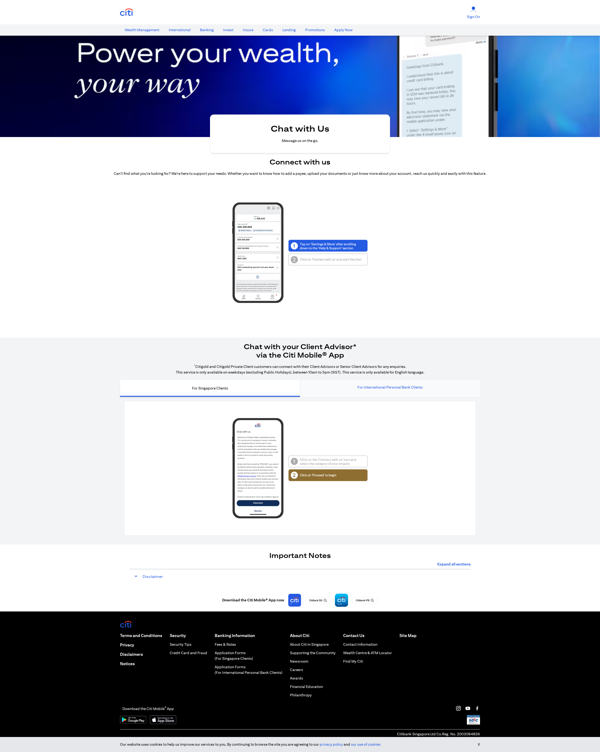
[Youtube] (468, 708)
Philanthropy (301, 695)
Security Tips (180, 644)
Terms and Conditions (141, 635)
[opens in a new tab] (126, 12)
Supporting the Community (313, 653)
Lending (289, 30)
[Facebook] (477, 708)
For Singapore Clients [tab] (210, 388)
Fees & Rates (225, 644)
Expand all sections (454, 564)
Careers (296, 670)
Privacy (127, 644)
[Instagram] (458, 708)
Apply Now (343, 30)
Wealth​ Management (142, 30)
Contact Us (353, 635)
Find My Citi (353, 661)
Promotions (315, 30)
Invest (228, 30)
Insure (248, 30)
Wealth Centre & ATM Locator (367, 653)
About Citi (299, 635)
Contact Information (360, 644)
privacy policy (331, 744)
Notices (127, 663)
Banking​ (207, 30)
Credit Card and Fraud (188, 653)
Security (178, 635)
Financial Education (306, 686)
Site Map (407, 635)
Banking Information (235, 635)
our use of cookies (366, 744)
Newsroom (299, 661)
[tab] (142, 30)
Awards (296, 678)
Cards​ (268, 30)
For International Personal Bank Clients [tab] (390, 387)
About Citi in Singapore (309, 644)
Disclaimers (131, 654)
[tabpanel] (300, 468)
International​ (180, 30)
